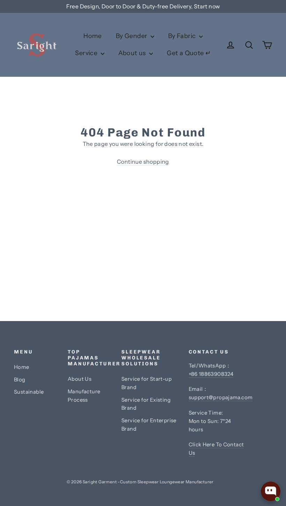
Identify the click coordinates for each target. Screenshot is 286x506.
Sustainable (29, 392)
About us (133, 53)
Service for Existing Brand (146, 404)
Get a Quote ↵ (189, 53)
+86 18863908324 (211, 374)
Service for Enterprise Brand (148, 424)
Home (92, 36)
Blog (19, 380)
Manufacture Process (84, 395)
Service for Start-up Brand (146, 383)
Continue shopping (143, 161)
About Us (79, 379)
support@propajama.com (221, 397)
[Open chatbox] (270, 491)
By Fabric (182, 36)
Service (87, 53)
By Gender (132, 36)
